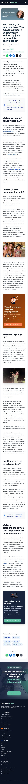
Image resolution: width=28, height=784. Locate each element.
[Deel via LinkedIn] (10, 55)
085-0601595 (6, 765)
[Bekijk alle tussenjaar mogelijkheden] (14, 300)
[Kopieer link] (20, 55)
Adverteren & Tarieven (6, 725)
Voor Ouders (4, 720)
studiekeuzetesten (8, 131)
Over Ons (3, 745)
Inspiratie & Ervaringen (6, 735)
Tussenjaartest (4, 733)
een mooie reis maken (16, 169)
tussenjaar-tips (19, 51)
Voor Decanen (4, 722)
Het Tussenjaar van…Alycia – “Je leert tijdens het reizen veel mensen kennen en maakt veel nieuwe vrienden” (15, 105)
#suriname (16, 641)
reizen (11, 49)
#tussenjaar (7, 644)
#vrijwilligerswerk (17, 644)
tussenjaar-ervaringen (9, 51)
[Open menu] (25, 2)
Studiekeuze (9, 2)
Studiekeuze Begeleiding (6, 718)
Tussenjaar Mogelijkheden (7, 731)
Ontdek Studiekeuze (5, 714)
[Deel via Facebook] (14, 55)
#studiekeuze (7, 641)
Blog (2, 743)
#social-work (16, 637)
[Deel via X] (17, 55)
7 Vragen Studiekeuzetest (6, 716)
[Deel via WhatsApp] (7, 55)
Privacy (2, 749)
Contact (3, 747)
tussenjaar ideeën (11, 154)
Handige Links (4, 753)
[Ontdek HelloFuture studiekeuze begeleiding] (14, 595)
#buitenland (7, 637)
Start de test (13, 693)
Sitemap (3, 755)
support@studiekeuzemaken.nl (9, 767)
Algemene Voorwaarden (6, 751)
